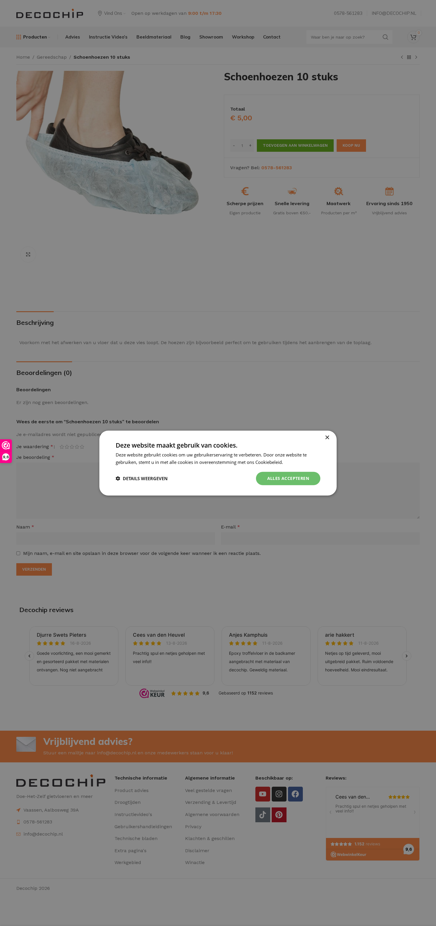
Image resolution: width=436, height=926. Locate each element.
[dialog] (218, 463)
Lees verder (296, 462)
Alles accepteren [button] (288, 478)
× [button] (327, 437)
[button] (142, 478)
